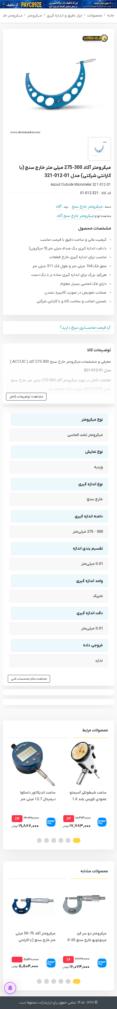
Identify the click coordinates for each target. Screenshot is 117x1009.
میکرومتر (34, 15)
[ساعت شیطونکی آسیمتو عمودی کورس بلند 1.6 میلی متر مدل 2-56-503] (84, 763)
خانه (110, 15)
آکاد (59, 206)
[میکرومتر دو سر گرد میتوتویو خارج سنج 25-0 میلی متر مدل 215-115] (84, 904)
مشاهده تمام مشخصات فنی (29, 679)
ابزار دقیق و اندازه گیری (64, 15)
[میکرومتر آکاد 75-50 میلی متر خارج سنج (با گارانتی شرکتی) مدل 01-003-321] (33, 904)
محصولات (94, 15)
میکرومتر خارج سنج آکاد (75, 215)
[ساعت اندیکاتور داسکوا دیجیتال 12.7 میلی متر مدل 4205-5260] (33, 763)
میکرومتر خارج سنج (87, 206)
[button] (77, 840)
